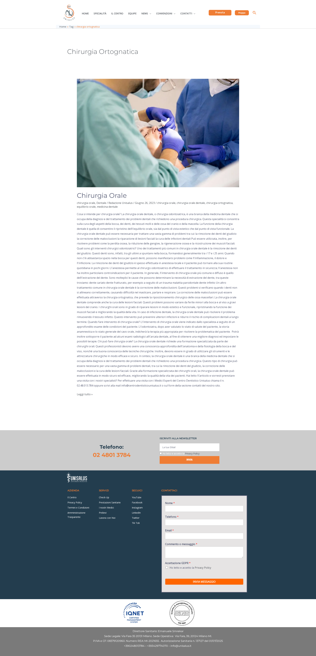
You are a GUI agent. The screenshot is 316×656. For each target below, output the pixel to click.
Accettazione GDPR (178, 563)
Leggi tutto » (85, 394)
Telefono (172, 517)
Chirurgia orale (102, 195)
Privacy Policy (192, 453)
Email (169, 530)
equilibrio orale (86, 207)
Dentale (101, 203)
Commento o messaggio (181, 544)
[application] (149, 13)
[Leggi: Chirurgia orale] (158, 133)
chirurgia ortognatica (219, 203)
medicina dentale (107, 207)
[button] (220, 13)
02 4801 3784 (112, 454)
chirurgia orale (86, 203)
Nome (170, 503)
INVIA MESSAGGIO (204, 581)
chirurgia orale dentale (191, 203)
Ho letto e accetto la (180, 453)
